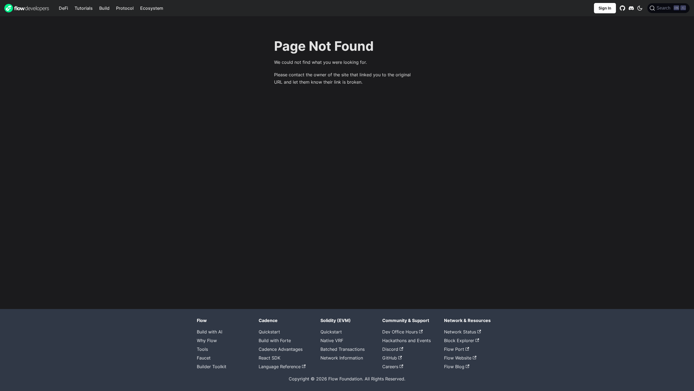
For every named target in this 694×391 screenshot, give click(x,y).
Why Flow (207, 340)
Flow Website (457, 358)
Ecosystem (151, 8)
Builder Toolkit (211, 366)
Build (104, 8)
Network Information (341, 358)
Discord (390, 349)
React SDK (269, 358)
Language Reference (280, 366)
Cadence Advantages (281, 349)
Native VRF (331, 340)
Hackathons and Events (406, 340)
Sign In (605, 8)
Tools (202, 349)
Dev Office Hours (400, 332)
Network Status (460, 332)
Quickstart (269, 332)
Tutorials (84, 8)
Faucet (204, 358)
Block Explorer (459, 340)
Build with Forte (275, 340)
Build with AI (209, 332)
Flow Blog (454, 366)
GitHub (389, 358)
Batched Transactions (342, 349)
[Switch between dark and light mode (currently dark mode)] (639, 8)
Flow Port (454, 349)
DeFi (63, 8)
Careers (390, 366)
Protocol (125, 8)
